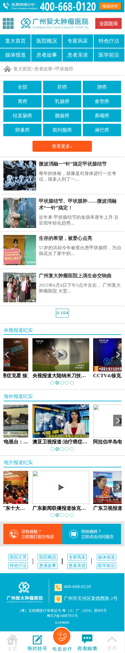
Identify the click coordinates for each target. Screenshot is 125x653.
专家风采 (77, 41)
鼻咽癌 (102, 116)
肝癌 (62, 87)
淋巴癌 (102, 130)
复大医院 (22, 68)
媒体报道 (15, 55)
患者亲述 (77, 55)
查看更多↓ (62, 146)
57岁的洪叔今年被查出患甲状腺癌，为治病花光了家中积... (80, 250)
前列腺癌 (62, 130)
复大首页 (15, 41)
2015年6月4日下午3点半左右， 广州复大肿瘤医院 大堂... (80, 288)
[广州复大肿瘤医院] (54, 23)
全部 (22, 87)
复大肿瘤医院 (62, 622)
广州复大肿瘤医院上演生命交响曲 (75, 276)
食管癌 (102, 101)
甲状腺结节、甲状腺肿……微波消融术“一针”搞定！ (78, 204)
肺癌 (102, 87)
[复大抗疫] (108, 23)
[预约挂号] (37, 641)
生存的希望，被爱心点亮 (65, 238)
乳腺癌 (62, 101)
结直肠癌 (22, 116)
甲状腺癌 (64, 68)
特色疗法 (109, 41)
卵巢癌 (22, 130)
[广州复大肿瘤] (25, 592)
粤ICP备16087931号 (62, 616)
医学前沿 (109, 55)
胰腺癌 (62, 116)
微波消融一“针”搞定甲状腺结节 (73, 164)
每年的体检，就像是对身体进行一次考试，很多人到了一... (77, 176)
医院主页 (18, 557)
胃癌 (22, 101)
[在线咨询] (87, 641)
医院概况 (46, 41)
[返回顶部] (112, 641)
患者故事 (46, 55)
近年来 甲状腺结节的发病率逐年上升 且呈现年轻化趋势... (79, 220)
